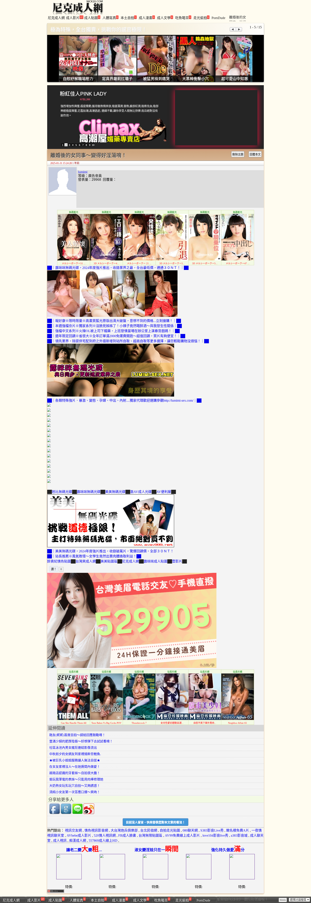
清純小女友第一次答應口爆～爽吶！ (74, 792)
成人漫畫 (146, 18)
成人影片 (74, 18)
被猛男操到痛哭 (156, 79)
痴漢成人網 (77, 840)
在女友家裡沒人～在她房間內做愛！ (74, 766)
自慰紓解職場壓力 (78, 79)
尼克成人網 (56, 18)
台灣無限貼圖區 (150, 835)
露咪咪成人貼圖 (155, 561)
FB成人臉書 (127, 835)
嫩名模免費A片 (237, 830)
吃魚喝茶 (183, 18)
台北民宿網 (148, 830)
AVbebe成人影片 (79, 835)
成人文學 (164, 18)
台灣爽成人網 (86, 561)
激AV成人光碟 (141, 492)
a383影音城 (239, 835)
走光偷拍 (201, 18)
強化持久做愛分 (228, 850)
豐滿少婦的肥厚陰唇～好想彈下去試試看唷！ (81, 741)
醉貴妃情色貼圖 (59, 561)
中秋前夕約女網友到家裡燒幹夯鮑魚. (75, 754)
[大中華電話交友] (131, 667)
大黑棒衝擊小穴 (195, 79)
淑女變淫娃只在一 (157, 850)
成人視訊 (60, 840)
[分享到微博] (89, 813)
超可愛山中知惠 (234, 79)
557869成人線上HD (103, 840)
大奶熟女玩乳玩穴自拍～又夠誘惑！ (74, 785)
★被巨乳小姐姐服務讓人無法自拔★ (74, 760)
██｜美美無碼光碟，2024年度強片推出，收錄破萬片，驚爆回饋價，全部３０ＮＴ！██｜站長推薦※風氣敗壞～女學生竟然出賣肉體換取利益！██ (110, 553)
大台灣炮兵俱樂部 (124, 830)
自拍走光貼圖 (170, 830)
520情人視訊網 (105, 835)
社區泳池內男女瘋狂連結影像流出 (73, 747)
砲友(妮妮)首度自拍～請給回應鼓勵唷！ (77, 735)
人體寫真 (110, 18)
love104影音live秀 (215, 835)
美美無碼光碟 (115, 492)
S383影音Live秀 (212, 830)
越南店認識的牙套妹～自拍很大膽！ (74, 773)
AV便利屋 (163, 492)
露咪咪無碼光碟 (88, 492)
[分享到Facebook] (54, 813)
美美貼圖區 (108, 561)
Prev (232, 29)
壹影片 (177, 561)
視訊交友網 (73, 830)
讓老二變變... (84, 850)
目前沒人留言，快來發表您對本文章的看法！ (155, 822)
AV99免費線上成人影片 (182, 835)
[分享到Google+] (66, 813)
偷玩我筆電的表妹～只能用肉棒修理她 (76, 779)
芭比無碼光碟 (62, 492)
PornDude (218, 18)
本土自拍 (128, 18)
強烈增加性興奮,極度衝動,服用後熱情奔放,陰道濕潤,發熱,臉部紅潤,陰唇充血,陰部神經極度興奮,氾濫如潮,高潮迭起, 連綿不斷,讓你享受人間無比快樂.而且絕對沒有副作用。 (109, 110)
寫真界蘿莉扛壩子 (117, 79)
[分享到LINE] (77, 813)
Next (239, 29)
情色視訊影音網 (96, 830)
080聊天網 (190, 830)
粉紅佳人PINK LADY (83, 94)
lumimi (82, 172)
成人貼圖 (92, 18)
